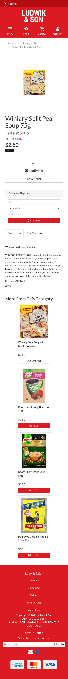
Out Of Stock (34, 360)
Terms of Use (34, 602)
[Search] (5, 3)
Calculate (35, 220)
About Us (34, 580)
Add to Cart (34, 425)
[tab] (14, 233)
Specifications (34, 233)
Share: (9, 139)
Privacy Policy (34, 609)
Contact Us (34, 587)
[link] (37, 652)
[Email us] (30, 652)
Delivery (34, 595)
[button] (34, 179)
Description (14, 233)
